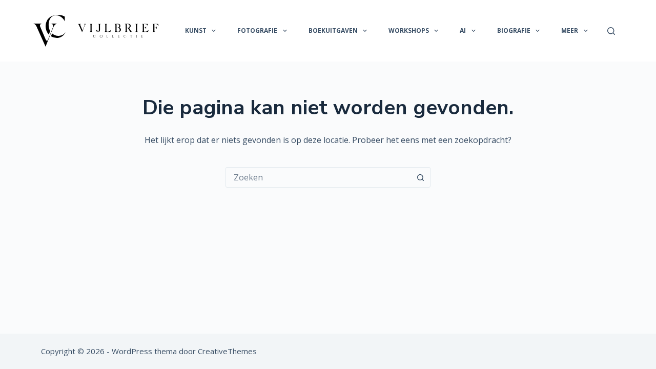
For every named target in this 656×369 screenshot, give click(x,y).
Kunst (196, 30)
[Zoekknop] (420, 177)
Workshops (408, 30)
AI (463, 30)
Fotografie (257, 30)
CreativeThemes (227, 351)
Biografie (513, 30)
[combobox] (318, 177)
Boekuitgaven (333, 30)
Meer (569, 30)
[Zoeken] (611, 31)
